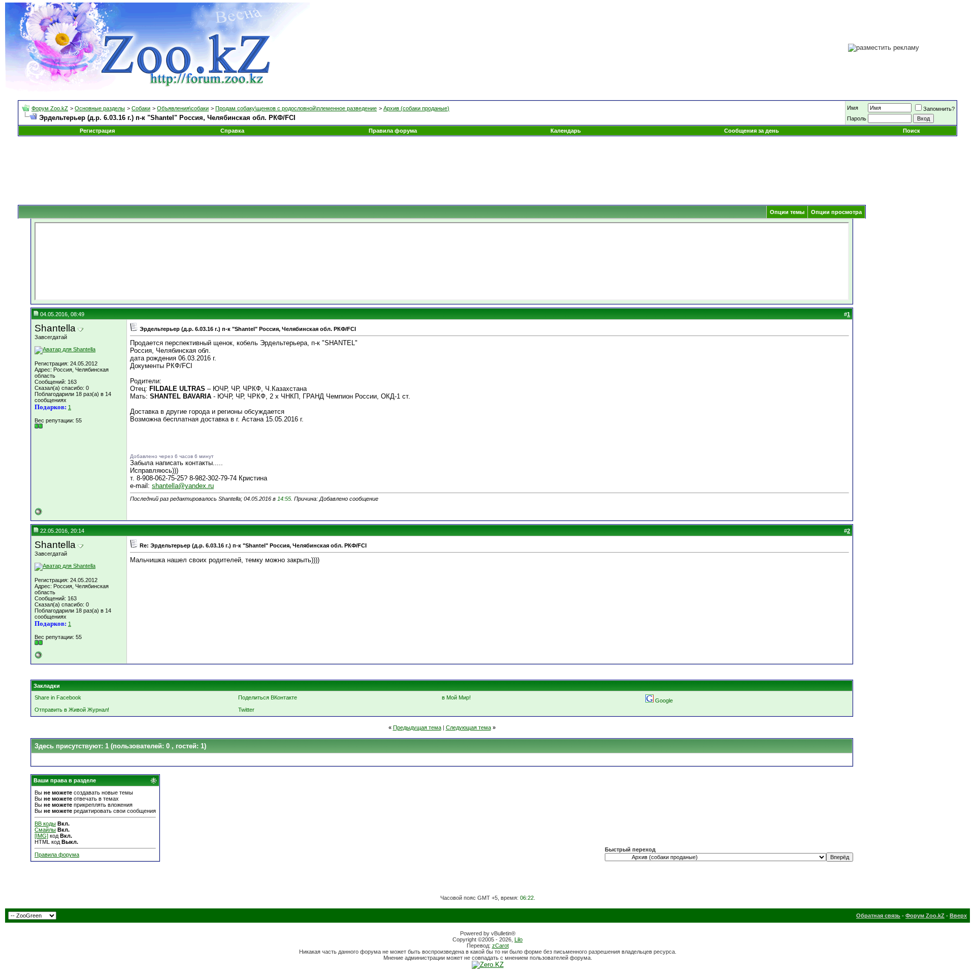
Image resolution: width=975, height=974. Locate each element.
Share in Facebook (58, 697)
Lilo (518, 939)
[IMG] (41, 836)
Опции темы (787, 212)
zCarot (500, 945)
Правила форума (393, 131)
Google (664, 700)
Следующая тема (468, 727)
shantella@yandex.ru (183, 486)
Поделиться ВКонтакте (267, 697)
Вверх (958, 915)
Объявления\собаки (183, 108)
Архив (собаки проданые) (416, 108)
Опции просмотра (836, 212)
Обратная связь (878, 915)
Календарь (565, 131)
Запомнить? (939, 109)
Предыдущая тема (417, 727)
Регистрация (97, 131)
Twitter (246, 710)
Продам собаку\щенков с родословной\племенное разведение (296, 108)
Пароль (856, 118)
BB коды (45, 823)
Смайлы (45, 830)
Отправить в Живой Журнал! (72, 710)
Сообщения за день (751, 131)
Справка (232, 131)
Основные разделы (100, 108)
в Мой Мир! (456, 697)
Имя (852, 108)
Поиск (911, 131)
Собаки (141, 108)
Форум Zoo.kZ (49, 108)
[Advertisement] (487, 167)
